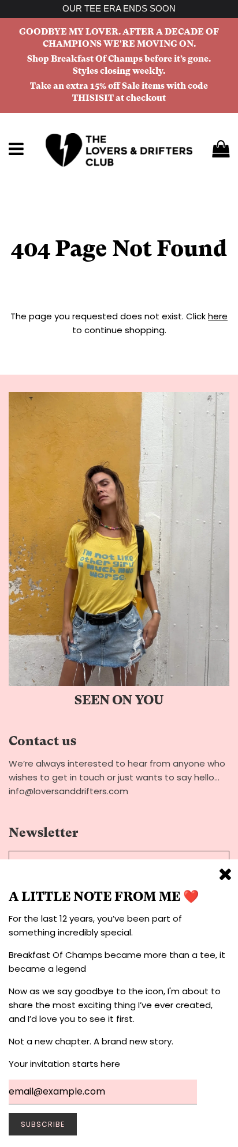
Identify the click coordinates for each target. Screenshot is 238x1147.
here (218, 316)
